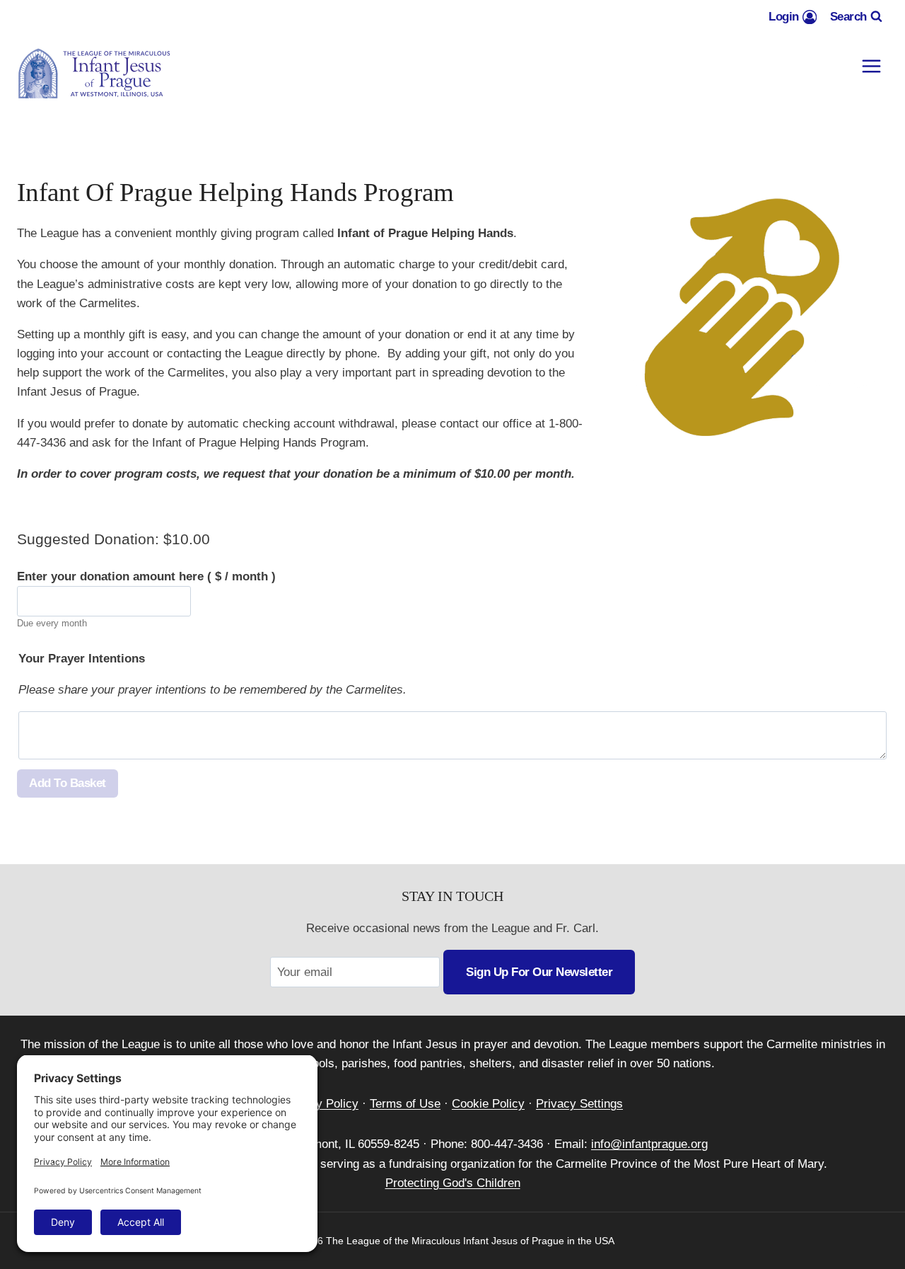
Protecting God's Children (452, 1183)
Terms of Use (405, 1103)
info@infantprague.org (649, 1144)
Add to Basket (67, 783)
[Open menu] (871, 66)
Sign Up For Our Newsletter (539, 972)
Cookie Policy (488, 1103)
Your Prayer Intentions (81, 658)
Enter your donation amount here (146, 576)
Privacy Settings (579, 1103)
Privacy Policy (320, 1103)
